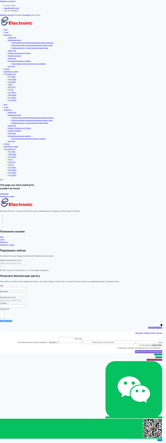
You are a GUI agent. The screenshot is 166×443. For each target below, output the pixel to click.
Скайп (159, 440)
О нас (6, 32)
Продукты (8, 35)
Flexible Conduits (14, 56)
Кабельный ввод (14, 40)
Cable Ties (12, 51)
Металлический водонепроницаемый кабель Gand (32, 45)
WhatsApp (158, 354)
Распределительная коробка (19, 61)
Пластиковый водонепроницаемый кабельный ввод (33, 43)
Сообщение (4, 309)
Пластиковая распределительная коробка (29, 64)
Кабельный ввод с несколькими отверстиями (30, 48)
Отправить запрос (6, 321)
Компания (4, 291)
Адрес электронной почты (11, 260)
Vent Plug (11, 66)
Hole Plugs (12, 58)
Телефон (3, 303)
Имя (1, 286)
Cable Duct (12, 38)
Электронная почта (8, 297)
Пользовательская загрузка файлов (32, 342)
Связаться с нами (11, 72)
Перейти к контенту (8, 1)
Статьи (6, 69)
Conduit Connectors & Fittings (19, 53)
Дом (5, 30)
